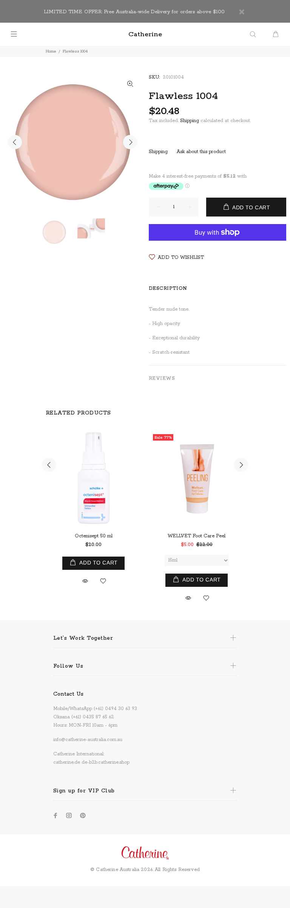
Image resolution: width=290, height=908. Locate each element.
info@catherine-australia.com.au (87, 739)
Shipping (189, 121)
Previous (15, 142)
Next (130, 142)
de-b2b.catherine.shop (106, 762)
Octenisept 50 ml (94, 536)
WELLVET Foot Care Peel (196, 536)
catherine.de (66, 762)
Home (51, 51)
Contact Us (68, 694)
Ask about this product (201, 152)
